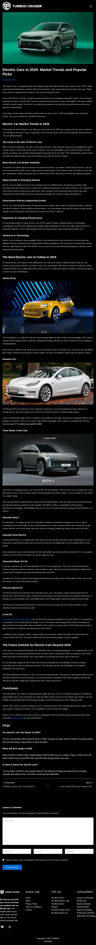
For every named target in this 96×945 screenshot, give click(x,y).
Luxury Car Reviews (85, 898)
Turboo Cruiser (17, 718)
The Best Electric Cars (60, 901)
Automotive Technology (86, 916)
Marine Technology (84, 910)
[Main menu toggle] (91, 6)
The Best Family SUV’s (60, 910)
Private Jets (81, 901)
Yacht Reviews (83, 907)
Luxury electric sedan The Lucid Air (16, 619)
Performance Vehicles (86, 913)
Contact (29, 910)
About (28, 901)
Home (28, 898)
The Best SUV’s (57, 898)
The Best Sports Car (59, 913)
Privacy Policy (31, 904)
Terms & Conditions (34, 907)
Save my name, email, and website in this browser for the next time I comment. (37, 860)
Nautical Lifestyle (84, 904)
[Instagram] (10, 927)
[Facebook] (2, 927)
